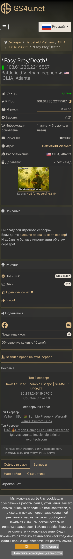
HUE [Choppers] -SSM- (41, 193)
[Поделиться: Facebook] (5, 325)
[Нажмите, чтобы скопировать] (70, 101)
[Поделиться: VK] (68, 325)
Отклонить (50, 546)
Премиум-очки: (19, 292)
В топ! (10, 300)
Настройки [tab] (12, 474)
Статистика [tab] (36, 474)
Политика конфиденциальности (37, 553)
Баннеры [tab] (40, 464)
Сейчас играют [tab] (15, 464)
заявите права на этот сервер (43, 235)
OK (27, 546)
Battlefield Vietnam (56, 146)
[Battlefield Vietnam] (39, 146)
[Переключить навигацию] (4, 27)
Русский (58, 26)
